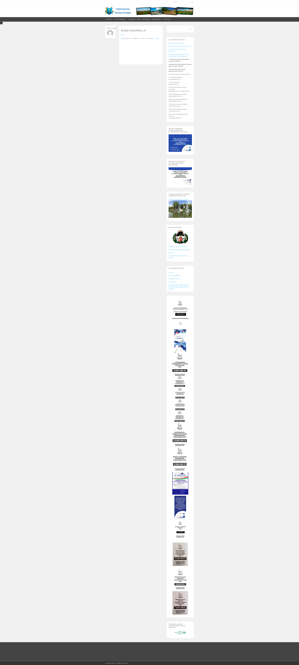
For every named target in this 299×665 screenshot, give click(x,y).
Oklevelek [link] (171, 252)
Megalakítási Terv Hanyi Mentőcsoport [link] (178, 246)
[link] (1, 23)
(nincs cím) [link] (171, 272)
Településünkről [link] (120, 19)
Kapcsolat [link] (167, 19)
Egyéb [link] (157, 38)
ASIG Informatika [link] (124, 663)
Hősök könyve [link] (146, 19)
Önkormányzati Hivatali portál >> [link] (177, 43)
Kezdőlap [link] (109, 19)
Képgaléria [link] (132, 19)
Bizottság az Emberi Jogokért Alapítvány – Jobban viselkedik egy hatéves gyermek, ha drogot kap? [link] (179, 287)
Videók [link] (138, 19)
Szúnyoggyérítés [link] (173, 281)
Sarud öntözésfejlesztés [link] (174, 275)
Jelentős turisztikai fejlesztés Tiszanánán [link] (179, 199)
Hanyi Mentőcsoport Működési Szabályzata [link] (179, 249)
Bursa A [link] (123, 34)
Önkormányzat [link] (156, 19)
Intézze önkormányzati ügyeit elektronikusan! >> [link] (180, 46)
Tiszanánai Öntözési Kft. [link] (174, 278)
